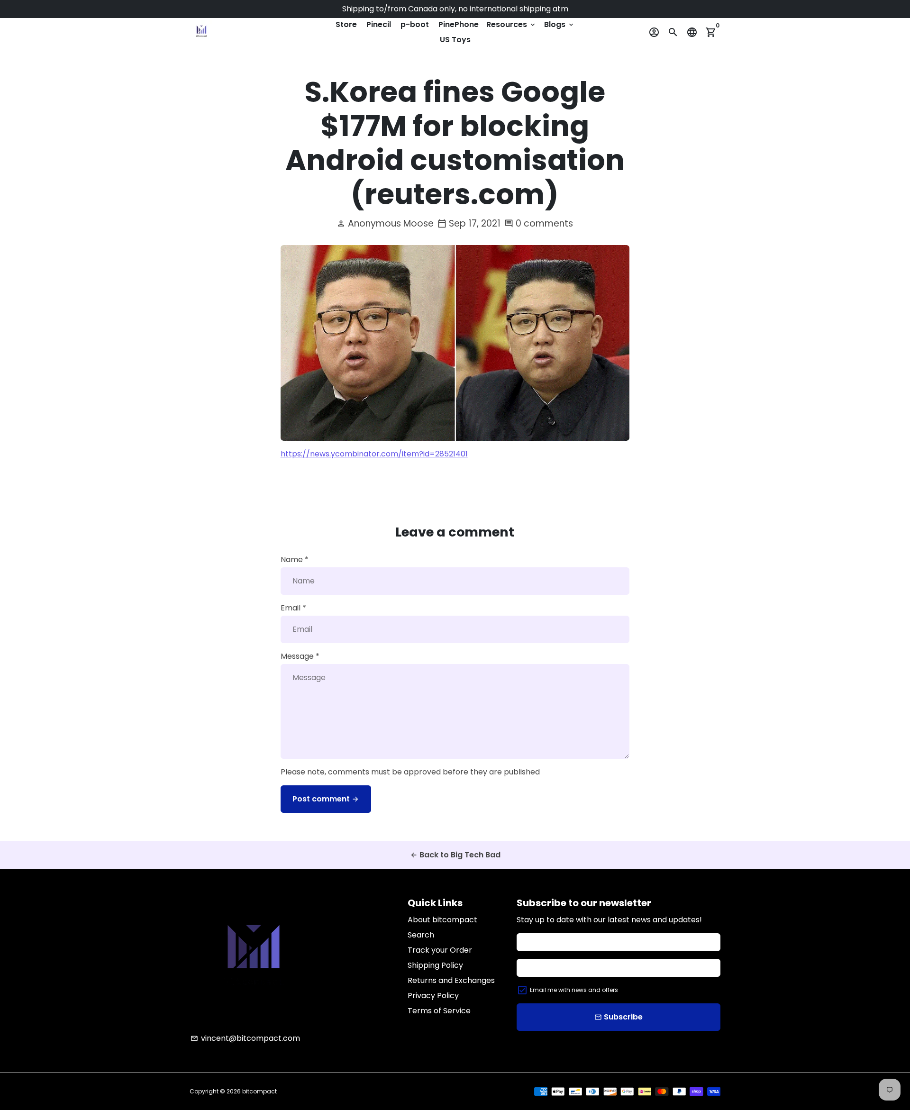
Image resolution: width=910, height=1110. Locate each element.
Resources (511, 24)
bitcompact (259, 1091)
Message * (300, 656)
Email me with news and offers (574, 990)
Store (346, 24)
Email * (293, 607)
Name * (295, 559)
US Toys (455, 39)
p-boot (414, 24)
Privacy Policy (433, 995)
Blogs (559, 24)
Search (421, 934)
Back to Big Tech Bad (455, 854)
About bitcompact (442, 919)
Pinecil (378, 24)
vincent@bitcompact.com (245, 1038)
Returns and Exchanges (451, 980)
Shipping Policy (435, 965)
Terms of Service (439, 1010)
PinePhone (458, 24)
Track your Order (440, 950)
